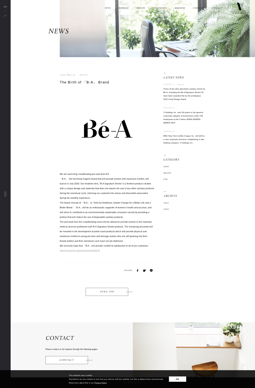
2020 (166, 209)
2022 (166, 203)
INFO (166, 167)
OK (177, 379)
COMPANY (198, 8)
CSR (165, 179)
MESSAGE (123, 8)
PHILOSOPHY (160, 8)
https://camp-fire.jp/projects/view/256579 (80, 250)
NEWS (108, 8)
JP (5, 16)
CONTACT (217, 8)
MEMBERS (180, 8)
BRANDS (140, 8)
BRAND (167, 173)
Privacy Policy (100, 383)
